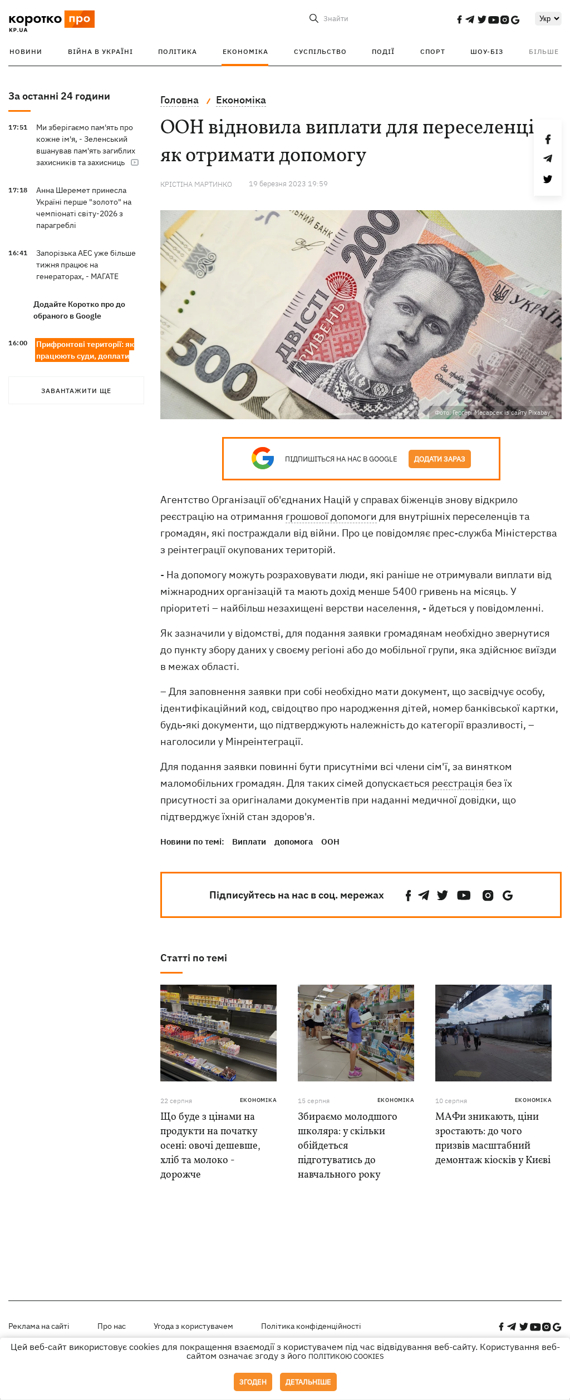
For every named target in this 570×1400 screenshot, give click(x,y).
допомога (293, 841)
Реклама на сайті (39, 1326)
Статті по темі (193, 957)
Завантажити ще (76, 390)
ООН (330, 841)
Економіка (245, 51)
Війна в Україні (100, 51)
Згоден (253, 1382)
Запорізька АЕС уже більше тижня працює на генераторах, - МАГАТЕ (86, 264)
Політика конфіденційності (311, 1326)
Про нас (111, 1326)
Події (383, 51)
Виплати (249, 841)
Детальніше (308, 1382)
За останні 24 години (59, 96)
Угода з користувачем (193, 1326)
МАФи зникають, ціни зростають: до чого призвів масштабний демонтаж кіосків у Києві (493, 1139)
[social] (459, 19)
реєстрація (458, 783)
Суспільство (320, 51)
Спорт (432, 51)
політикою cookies (346, 1356)
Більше (544, 51)
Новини (25, 51)
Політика (177, 51)
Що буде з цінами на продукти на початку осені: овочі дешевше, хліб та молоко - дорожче (210, 1146)
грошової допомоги (331, 516)
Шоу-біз (486, 51)
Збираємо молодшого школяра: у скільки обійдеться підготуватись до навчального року (347, 1146)
